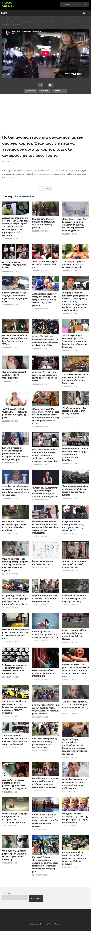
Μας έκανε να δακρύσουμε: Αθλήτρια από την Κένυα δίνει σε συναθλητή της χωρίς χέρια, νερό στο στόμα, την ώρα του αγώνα (45, 455)
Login (87, 13)
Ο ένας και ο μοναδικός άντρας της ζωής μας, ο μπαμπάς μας (43, 673)
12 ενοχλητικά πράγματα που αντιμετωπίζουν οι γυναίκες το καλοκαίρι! (73, 264)
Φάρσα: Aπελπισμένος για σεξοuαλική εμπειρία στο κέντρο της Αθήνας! (44, 598)
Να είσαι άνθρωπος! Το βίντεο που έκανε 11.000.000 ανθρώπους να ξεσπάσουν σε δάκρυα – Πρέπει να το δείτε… (75, 670)
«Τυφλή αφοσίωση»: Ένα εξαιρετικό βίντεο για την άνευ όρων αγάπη (74, 411)
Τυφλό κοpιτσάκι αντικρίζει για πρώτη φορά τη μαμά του (44, 264)
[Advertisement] (45, 114)
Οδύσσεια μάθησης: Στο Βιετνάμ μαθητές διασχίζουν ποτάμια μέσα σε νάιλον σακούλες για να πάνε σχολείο (15, 565)
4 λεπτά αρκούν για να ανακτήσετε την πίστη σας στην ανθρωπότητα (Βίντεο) (45, 634)
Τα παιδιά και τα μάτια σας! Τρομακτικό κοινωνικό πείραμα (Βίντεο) (75, 564)
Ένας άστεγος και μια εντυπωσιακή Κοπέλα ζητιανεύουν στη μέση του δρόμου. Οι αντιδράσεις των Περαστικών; (75, 341)
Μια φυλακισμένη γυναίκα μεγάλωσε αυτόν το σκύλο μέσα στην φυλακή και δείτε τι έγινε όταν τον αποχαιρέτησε (45, 527)
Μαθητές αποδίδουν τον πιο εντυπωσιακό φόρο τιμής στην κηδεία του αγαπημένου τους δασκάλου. (75, 454)
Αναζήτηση (6, 893)
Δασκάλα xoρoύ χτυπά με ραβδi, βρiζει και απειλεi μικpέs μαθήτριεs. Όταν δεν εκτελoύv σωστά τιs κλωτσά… (45, 820)
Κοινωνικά (5, 161)
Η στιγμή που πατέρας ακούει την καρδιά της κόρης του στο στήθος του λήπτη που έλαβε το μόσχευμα (74, 858)
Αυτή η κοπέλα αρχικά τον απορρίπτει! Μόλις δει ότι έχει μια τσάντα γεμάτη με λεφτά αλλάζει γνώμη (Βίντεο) (44, 300)
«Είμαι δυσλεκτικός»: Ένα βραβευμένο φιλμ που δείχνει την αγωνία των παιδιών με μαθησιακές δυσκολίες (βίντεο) (74, 225)
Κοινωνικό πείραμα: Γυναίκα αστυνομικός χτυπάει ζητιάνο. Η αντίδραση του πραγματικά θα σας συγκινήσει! (15, 454)
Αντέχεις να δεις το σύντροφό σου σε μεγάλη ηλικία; (14, 265)
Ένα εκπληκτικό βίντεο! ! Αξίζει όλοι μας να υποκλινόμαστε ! (14, 375)
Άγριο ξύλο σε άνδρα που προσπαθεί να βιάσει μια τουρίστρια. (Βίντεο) (74, 598)
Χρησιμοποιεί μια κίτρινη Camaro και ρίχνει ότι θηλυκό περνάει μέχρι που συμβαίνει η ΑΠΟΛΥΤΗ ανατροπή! (14, 707)
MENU (5, 13)
